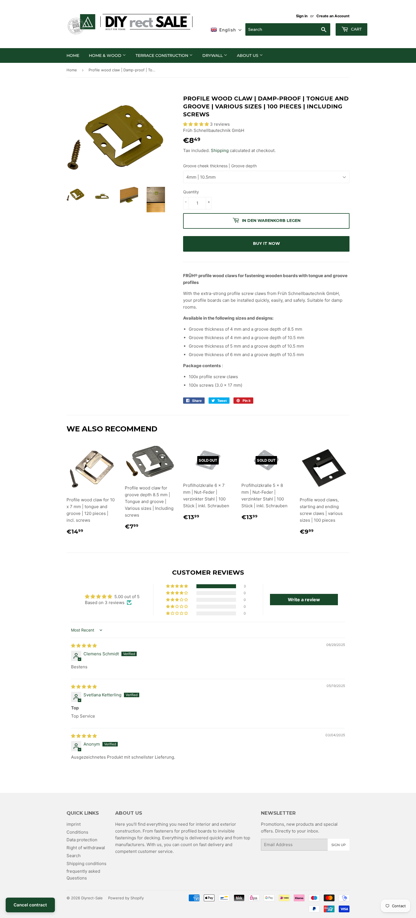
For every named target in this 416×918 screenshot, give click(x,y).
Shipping (220, 150)
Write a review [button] (304, 599)
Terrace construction (162, 55)
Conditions (77, 832)
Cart (356, 29)
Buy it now (266, 243)
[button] (196, 124)
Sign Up (338, 845)
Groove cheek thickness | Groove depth (220, 165)
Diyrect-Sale (92, 898)
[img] (84, 645)
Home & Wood (106, 55)
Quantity (191, 191)
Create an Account (332, 16)
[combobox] (287, 29)
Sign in (302, 16)
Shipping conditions (86, 863)
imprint (74, 824)
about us (248, 55)
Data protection (82, 839)
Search (74, 855)
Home (73, 55)
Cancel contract (30, 905)
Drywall (213, 55)
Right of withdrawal (86, 847)
